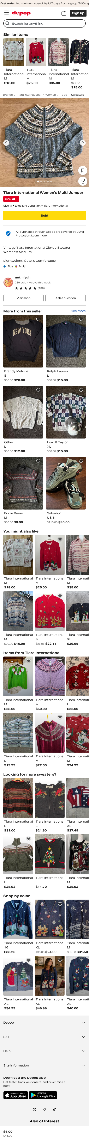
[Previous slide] (6, 143)
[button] (50, 288)
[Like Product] (19, 43)
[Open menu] (6, 13)
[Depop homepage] (21, 13)
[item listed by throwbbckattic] (50, 611)
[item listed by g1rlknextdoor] (18, 611)
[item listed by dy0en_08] (50, 676)
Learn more (39, 235)
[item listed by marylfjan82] (50, 733)
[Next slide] (83, 143)
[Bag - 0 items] (63, 13)
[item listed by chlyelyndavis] (18, 676)
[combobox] (44, 23)
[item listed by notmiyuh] (23, 341)
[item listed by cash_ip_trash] (50, 854)
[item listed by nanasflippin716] (50, 976)
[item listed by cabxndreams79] (18, 976)
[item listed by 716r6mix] (18, 919)
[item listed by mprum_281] (50, 798)
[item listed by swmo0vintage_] (18, 733)
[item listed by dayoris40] (50, 555)
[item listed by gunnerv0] (18, 555)
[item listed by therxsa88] (50, 919)
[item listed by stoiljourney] (18, 854)
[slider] (44, 142)
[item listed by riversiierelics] (18, 798)
